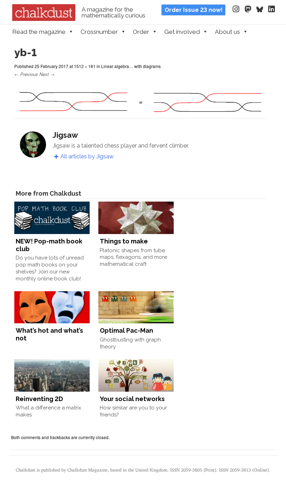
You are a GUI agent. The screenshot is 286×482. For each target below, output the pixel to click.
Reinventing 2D (39, 398)
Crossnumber (99, 31)
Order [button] (141, 31)
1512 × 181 (85, 66)
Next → (47, 74)
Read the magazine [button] (39, 31)
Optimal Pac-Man (126, 330)
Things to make (124, 241)
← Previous (26, 74)
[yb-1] (140, 113)
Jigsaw (65, 135)
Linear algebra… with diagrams (131, 66)
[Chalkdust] (43, 18)
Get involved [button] (182, 31)
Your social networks (132, 398)
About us (227, 31)
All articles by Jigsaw (87, 156)
